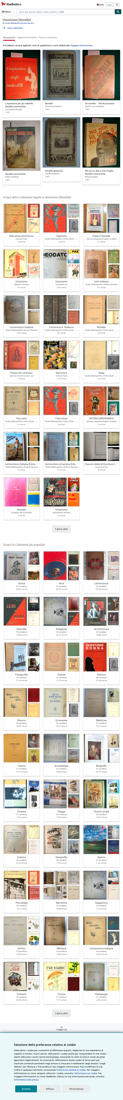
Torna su (61, 1029)
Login (109, 5)
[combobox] (66, 11)
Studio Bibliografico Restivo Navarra (19, 23)
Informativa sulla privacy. (26, 1079)
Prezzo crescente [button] (48, 37)
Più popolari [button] (9, 37)
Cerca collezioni (13, 27)
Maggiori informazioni (82, 45)
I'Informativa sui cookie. (86, 1073)
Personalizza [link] (76, 1088)
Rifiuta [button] (50, 1088)
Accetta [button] (26, 1088)
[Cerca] (118, 11)
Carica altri (61, 529)
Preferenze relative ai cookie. (71, 1069)
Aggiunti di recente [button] (27, 37)
